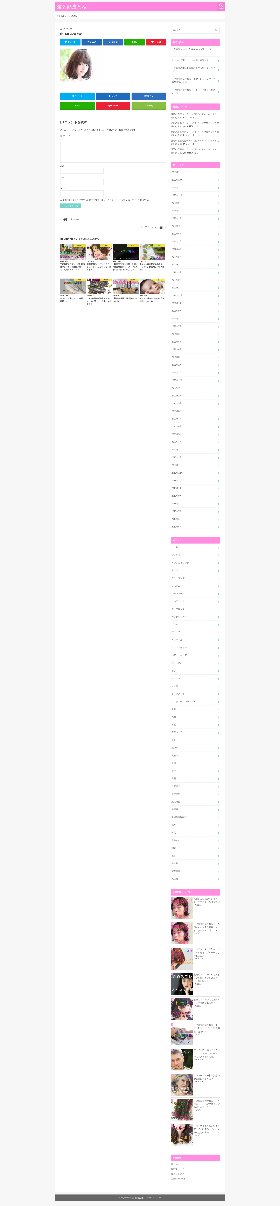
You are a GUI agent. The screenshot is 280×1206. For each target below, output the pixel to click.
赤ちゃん (176, 840)
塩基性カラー (178, 732)
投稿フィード (177, 1169)
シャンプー (177, 593)
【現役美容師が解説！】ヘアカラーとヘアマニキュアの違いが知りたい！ (207, 1104)
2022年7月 (177, 241)
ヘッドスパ (177, 663)
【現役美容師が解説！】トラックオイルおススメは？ (193, 91)
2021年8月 (177, 318)
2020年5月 (177, 434)
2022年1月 (177, 288)
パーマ (175, 624)
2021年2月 (177, 365)
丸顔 (174, 709)
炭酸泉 (175, 755)
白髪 (174, 778)
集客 (174, 855)
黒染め (175, 879)
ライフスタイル (179, 694)
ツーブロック (178, 609)
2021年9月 (177, 311)
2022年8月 (177, 234)
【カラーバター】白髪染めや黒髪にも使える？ (207, 1077)
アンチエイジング (180, 563)
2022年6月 (177, 249)
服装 (174, 740)
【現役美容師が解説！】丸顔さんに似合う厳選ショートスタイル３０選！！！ (207, 927)
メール (64, 177)
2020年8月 (177, 411)
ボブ (174, 670)
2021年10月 (177, 303)
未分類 (175, 748)
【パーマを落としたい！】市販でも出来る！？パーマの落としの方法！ (207, 1129)
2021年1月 (177, 372)
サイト (63, 188)
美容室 (175, 809)
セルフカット (178, 601)
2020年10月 (177, 396)
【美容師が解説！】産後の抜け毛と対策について (193, 51)
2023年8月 (177, 210)
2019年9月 (177, 496)
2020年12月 (177, 380)
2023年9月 (177, 203)
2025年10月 (177, 180)
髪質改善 (176, 871)
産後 (174, 771)
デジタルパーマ (179, 617)
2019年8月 (177, 503)
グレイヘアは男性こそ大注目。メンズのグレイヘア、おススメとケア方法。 (207, 1053)
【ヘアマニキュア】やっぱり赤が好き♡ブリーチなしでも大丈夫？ (207, 952)
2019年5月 (177, 527)
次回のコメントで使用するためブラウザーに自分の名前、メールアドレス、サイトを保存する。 (106, 200)
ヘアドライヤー (179, 647)
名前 (62, 166)
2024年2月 (177, 187)
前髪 (174, 724)
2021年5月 (177, 342)
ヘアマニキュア (179, 655)
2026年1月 (177, 172)
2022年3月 (177, 272)
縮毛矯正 (176, 802)
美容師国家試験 (179, 817)
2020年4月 (177, 442)
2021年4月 (177, 349)
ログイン (175, 1164)
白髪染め (176, 786)
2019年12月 (177, 473)
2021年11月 (177, 295)
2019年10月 (177, 488)
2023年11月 (177, 195)
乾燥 (174, 717)
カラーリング (178, 578)
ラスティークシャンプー (184, 701)
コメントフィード (179, 1174)
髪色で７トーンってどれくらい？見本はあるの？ (207, 1001)
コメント (65, 136)
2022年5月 (177, 257)
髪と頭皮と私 (71, 6)
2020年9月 (177, 403)
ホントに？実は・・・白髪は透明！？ (190, 60)
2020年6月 (177, 426)
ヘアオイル (177, 640)
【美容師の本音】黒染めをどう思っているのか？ (193, 69)
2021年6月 (177, 334)
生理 (174, 763)
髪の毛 (175, 863)
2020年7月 (177, 419)
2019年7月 (177, 511)
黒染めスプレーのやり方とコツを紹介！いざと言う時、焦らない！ (207, 977)
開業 (174, 848)
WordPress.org (178, 1179)
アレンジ (176, 555)
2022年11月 (177, 226)
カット (175, 570)
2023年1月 (177, 218)
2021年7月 (177, 326)
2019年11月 (177, 480)
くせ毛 (175, 547)
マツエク (176, 678)
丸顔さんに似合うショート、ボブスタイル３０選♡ (207, 900)
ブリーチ (176, 632)
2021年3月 (177, 357)
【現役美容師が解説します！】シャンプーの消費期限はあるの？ (193, 80)
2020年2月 (177, 457)
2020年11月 (177, 388)
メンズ (175, 686)
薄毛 (174, 832)
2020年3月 (177, 449)
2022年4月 (177, 265)
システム (176, 586)
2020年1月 (177, 465)
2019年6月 (177, 519)
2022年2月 (177, 280)
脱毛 (174, 825)
